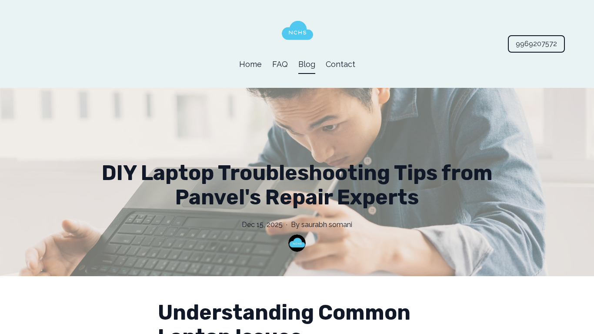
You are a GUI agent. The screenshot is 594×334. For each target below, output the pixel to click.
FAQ (280, 64)
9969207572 (536, 44)
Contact (340, 64)
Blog (306, 64)
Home (250, 64)
